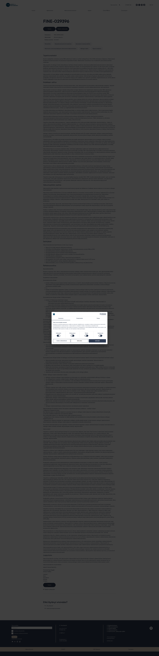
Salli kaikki (97, 340)
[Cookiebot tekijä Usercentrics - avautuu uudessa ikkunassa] (100, 314)
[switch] (72, 336)
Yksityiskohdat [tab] (79, 318)
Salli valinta (79, 340)
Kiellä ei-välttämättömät (62, 340)
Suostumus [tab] (60, 318)
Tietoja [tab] (98, 318)
